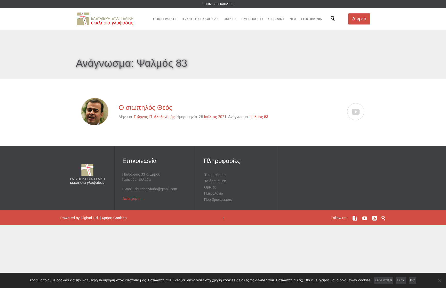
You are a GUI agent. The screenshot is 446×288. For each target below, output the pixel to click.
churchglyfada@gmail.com (155, 189)
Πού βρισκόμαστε (218, 200)
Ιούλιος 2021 (215, 116)
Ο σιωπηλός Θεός (145, 107)
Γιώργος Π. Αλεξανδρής (154, 116)
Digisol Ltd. (90, 218)
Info (412, 280)
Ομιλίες (210, 187)
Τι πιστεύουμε (215, 175)
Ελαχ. (401, 280)
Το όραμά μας (215, 181)
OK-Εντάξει (383, 280)
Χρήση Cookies (114, 218)
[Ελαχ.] (439, 280)
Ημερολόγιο (213, 193)
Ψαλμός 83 (259, 116)
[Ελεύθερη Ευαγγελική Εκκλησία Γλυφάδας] (105, 19)
